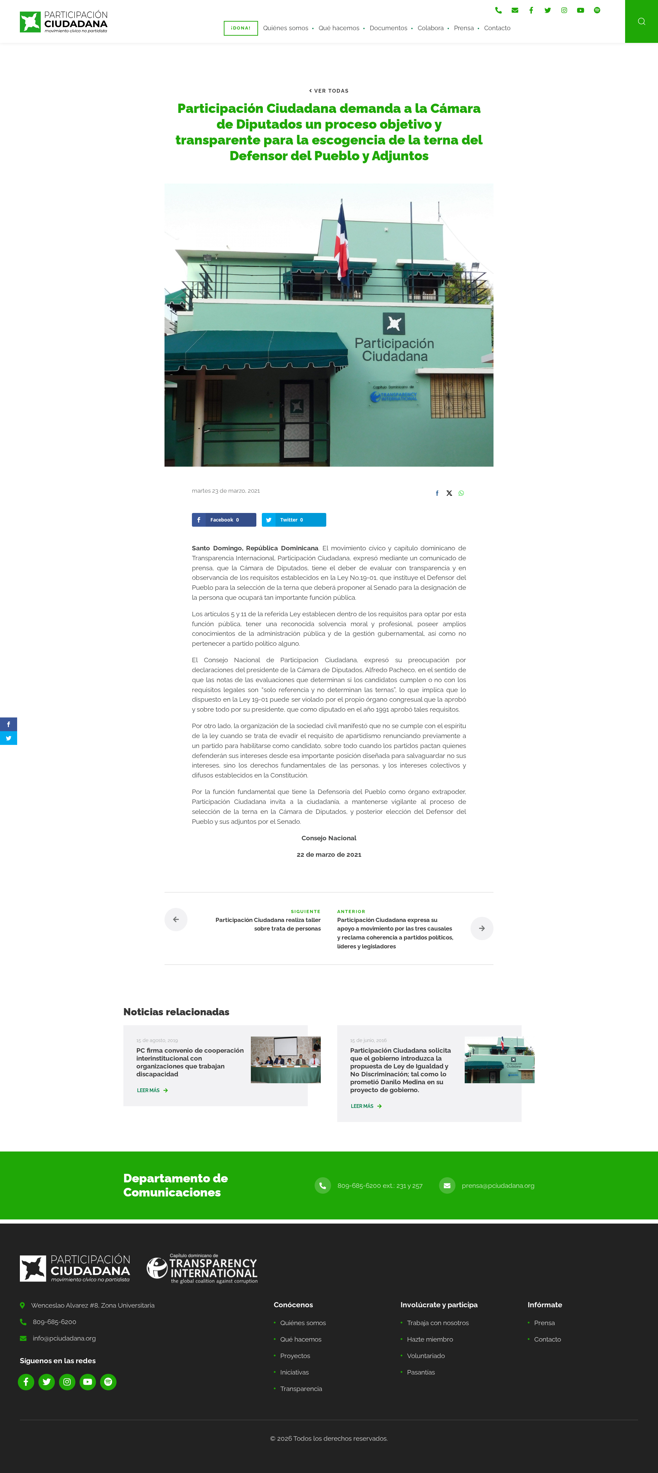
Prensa (464, 28)
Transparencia (301, 1388)
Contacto (497, 28)
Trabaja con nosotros (438, 1322)
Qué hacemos (339, 28)
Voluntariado (426, 1355)
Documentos (388, 28)
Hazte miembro (430, 1339)
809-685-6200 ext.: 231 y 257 (380, 1185)
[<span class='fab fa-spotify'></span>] (597, 10)
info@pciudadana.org (64, 1338)
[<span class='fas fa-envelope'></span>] (514, 10)
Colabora (431, 28)
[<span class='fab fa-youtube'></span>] (580, 10)
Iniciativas (294, 1372)
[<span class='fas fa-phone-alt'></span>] (498, 10)
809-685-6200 (54, 1321)
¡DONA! (241, 28)
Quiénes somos (285, 28)
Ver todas (331, 91)
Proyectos (295, 1355)
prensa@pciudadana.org (498, 1185)
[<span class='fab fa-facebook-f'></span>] (531, 10)
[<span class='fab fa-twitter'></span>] (547, 10)
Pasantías (421, 1372)
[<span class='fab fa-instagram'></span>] (564, 10)
